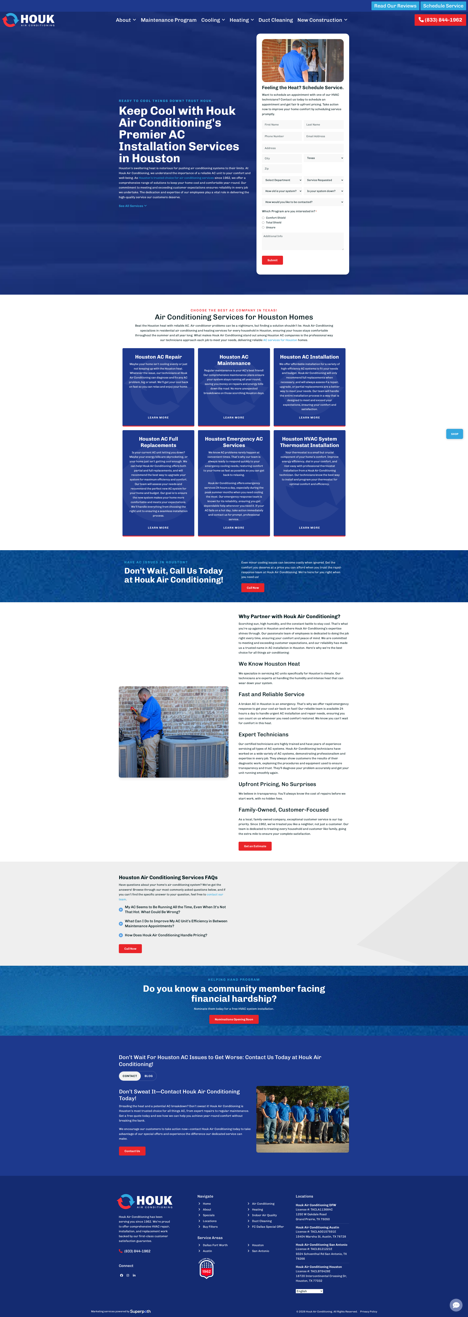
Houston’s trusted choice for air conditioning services (176, 178)
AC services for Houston (280, 340)
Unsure (270, 227)
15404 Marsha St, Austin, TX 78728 (321, 1236)
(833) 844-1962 (443, 20)
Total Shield (273, 222)
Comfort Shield (276, 217)
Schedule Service (443, 6)
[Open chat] (456, 1305)
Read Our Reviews (395, 6)
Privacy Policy (368, 1311)
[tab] (130, 1076)
